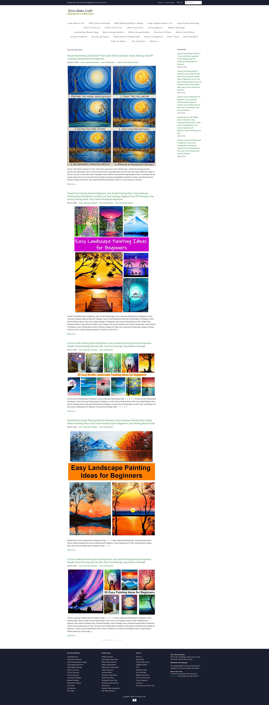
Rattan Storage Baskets (113, 32)
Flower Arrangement (153, 37)
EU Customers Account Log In (145, 685)
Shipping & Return (141, 665)
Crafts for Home (118, 41)
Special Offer (140, 659)
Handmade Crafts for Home (110, 683)
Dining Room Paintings (74, 683)
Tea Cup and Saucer (101, 37)
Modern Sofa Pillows (185, 32)
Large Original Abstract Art (160, 23)
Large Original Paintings (188, 23)
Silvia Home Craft (140, 696)
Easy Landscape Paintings (90, 62)
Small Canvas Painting (74, 659)
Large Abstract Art (75, 23)
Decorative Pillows (162, 32)
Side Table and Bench (108, 691)
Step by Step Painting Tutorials (127, 62)
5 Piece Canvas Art (135, 28)
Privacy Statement (141, 680)
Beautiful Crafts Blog (142, 675)
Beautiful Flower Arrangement (111, 688)
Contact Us (139, 683)
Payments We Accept (142, 662)
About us (154, 41)
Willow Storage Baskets (139, 32)
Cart (181, 2)
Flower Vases (173, 37)
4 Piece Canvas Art (113, 28)
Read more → (72, 184)
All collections (138, 41)
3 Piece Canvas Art (92, 28)
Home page (70, 691)
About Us (139, 657)
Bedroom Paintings (73, 680)
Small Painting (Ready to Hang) (128, 23)
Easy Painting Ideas (108, 62)
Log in (160, 2)
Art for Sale (70, 685)
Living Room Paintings (74, 678)
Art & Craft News (141, 672)
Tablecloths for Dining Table (127, 37)
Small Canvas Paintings (99, 23)
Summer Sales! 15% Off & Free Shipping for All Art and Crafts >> (87, 2)
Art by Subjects (155, 28)
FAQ (137, 667)
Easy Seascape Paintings (124, 203)
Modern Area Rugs (176, 28)
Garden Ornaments (79, 37)
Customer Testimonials (143, 678)
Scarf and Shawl (190, 37)
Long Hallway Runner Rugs (86, 32)
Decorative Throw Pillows (109, 675)
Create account (169, 2)
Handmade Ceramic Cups (109, 680)
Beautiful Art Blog (141, 670)
